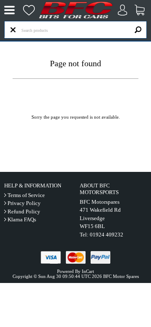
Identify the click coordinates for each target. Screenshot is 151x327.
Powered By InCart (75, 271)
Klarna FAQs (22, 219)
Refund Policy (24, 211)
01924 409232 (106, 234)
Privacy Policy (24, 203)
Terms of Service (26, 195)
